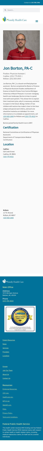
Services (5, 348)
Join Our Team (8, 370)
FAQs (5, 409)
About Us (6, 374)
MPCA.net (6, 401)
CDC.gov (6, 393)
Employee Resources (10, 389)
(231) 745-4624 (8, 301)
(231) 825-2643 (8, 116)
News (4, 344)
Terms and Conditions (10, 417)
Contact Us (6, 378)
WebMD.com (7, 405)
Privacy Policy (8, 413)
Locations (6, 356)
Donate (5, 366)
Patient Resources (9, 340)
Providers (6, 352)
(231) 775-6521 (30, 116)
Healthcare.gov (8, 397)
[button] (37, 21)
